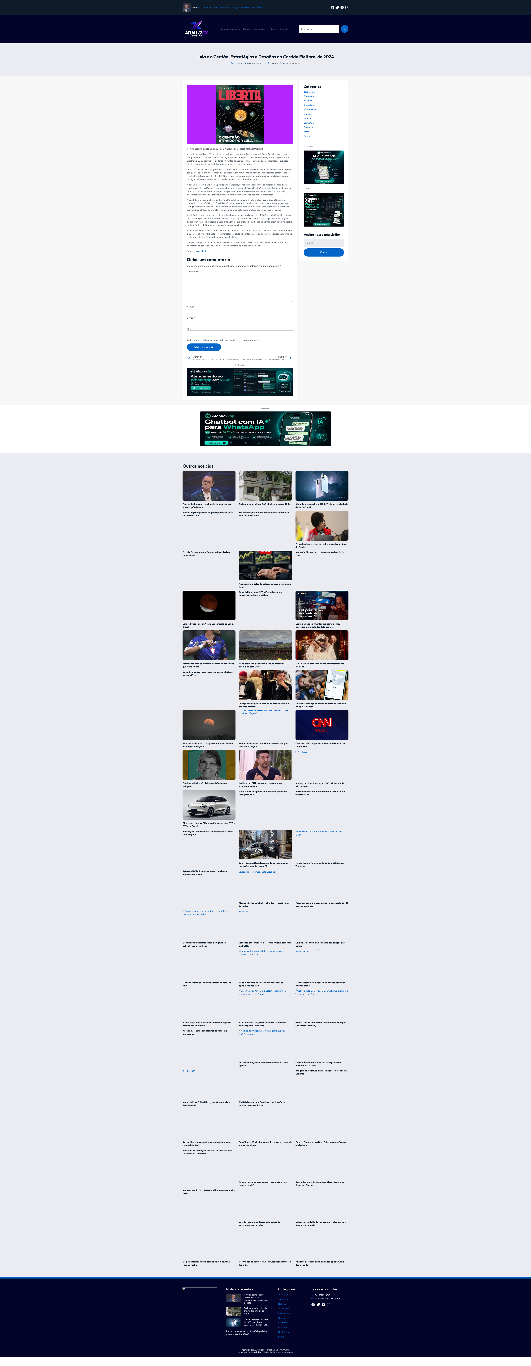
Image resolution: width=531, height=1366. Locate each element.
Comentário (194, 271)
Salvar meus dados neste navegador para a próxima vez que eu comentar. (225, 340)
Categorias (259, 29)
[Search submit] (344, 29)
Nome (190, 307)
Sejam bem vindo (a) (230, 29)
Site (189, 329)
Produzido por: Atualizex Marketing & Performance (266, 1349)
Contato (284, 29)
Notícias (247, 29)
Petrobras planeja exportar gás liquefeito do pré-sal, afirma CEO (246, 1332)
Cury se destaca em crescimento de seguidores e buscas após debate (256, 1298)
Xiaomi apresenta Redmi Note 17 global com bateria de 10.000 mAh (256, 1322)
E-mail (191, 318)
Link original (200, 251)
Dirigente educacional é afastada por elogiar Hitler (265, 504)
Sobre (274, 29)
